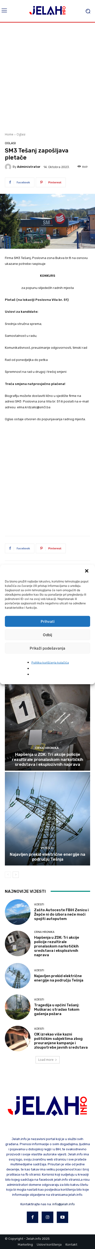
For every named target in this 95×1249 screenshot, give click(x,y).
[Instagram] (47, 1217)
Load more (46, 1060)
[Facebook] (32, 1217)
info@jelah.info (63, 1204)
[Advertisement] (47, 76)
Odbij (47, 634)
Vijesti (47, 847)
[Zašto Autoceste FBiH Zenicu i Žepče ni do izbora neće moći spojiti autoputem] (17, 912)
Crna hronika (47, 747)
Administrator (28, 166)
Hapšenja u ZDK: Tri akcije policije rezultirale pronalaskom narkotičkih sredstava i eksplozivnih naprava (47, 759)
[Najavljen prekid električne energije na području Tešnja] (47, 818)
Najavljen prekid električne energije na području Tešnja (47, 857)
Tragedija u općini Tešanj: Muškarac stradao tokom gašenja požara (56, 1009)
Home (9, 134)
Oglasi (21, 134)
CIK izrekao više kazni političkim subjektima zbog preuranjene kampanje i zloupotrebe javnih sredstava (61, 1041)
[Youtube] (62, 1217)
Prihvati (48, 621)
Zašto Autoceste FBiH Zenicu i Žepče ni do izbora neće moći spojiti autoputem (61, 914)
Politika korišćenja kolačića (50, 662)
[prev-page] (8, 875)
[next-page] (16, 875)
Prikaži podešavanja (47, 648)
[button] (87, 571)
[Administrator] (9, 167)
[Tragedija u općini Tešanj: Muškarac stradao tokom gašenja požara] (17, 1007)
